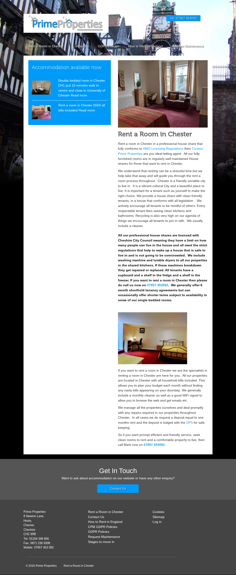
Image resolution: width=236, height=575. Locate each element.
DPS (189, 422)
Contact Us (81, 46)
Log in (157, 522)
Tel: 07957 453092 (183, 18)
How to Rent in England (145, 46)
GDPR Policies (108, 46)
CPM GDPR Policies (102, 527)
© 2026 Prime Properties (41, 565)
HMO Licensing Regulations (163, 148)
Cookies (158, 512)
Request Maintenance (188, 46)
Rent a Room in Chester (45, 46)
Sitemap (159, 517)
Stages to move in (101, 542)
